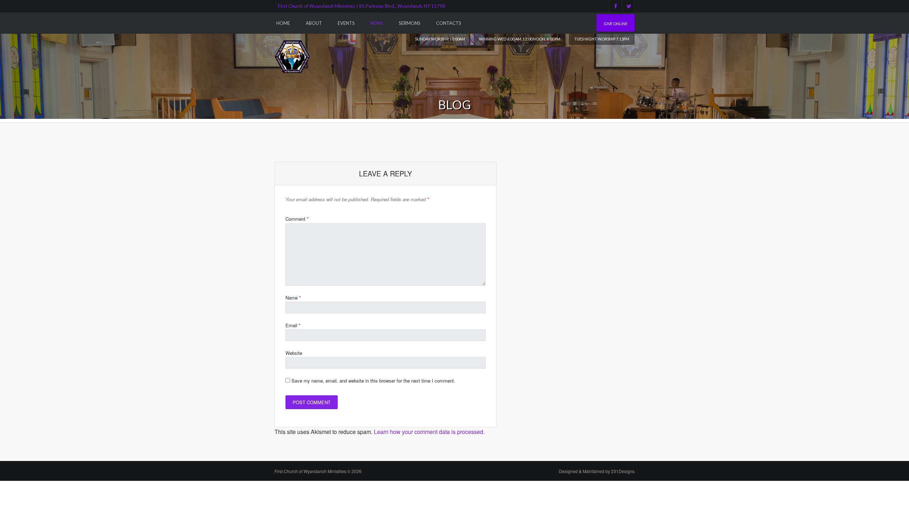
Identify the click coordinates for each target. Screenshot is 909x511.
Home (283, 23)
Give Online (615, 23)
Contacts (448, 23)
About (314, 23)
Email (292, 325)
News (376, 23)
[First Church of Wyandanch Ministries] (292, 56)
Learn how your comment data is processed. (429, 432)
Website (293, 353)
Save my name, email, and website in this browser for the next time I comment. (373, 380)
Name (293, 297)
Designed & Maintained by (597, 471)
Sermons (409, 23)
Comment (297, 218)
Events (346, 23)
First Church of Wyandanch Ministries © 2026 (317, 471)
